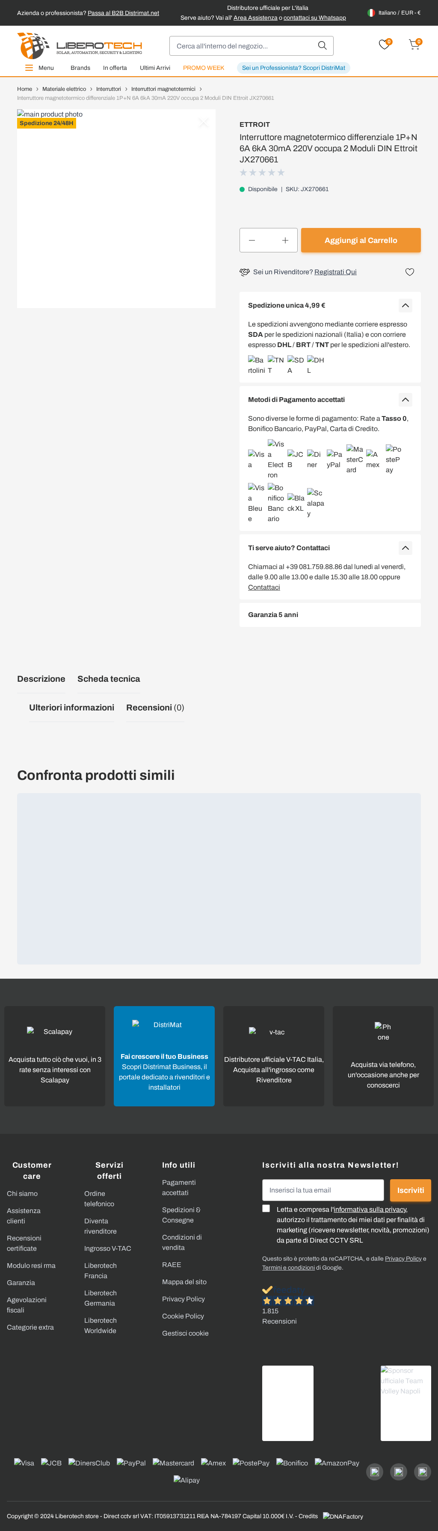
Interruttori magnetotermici (163, 89)
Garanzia (21, 1282)
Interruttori (108, 89)
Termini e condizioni (288, 1267)
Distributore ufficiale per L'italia (267, 8)
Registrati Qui (335, 272)
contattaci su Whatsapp (315, 18)
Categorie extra (30, 1327)
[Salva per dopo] (410, 272)
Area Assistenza (256, 18)
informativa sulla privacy (370, 1209)
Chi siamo (22, 1193)
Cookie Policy (183, 1316)
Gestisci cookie (185, 1333)
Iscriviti (410, 1190)
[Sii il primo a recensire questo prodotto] (263, 172)
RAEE (171, 1264)
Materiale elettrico (64, 89)
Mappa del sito (184, 1281)
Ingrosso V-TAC (107, 1248)
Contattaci (264, 587)
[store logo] (79, 46)
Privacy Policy (183, 1299)
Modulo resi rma (31, 1265)
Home (24, 89)
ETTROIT (255, 124)
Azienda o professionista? (88, 13)
